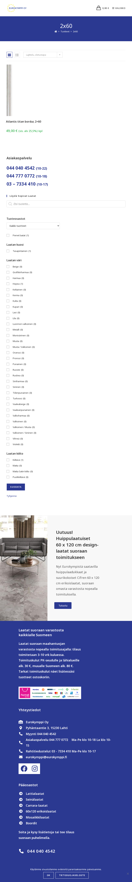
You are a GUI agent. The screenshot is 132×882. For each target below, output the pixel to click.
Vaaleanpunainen (23, 409)
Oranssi (18, 352)
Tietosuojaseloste (72, 875)
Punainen (19, 364)
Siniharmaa (20, 381)
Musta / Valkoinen (24, 346)
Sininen (18, 386)
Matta (17, 465)
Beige (17, 266)
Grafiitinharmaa (22, 272)
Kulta (17, 300)
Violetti (18, 444)
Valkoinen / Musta (24, 427)
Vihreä (18, 438)
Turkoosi (19, 398)
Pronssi (18, 358)
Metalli (18, 329)
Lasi (16, 312)
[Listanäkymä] (17, 55)
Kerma (18, 295)
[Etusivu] (55, 31)
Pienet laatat (21, 235)
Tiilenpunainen (22, 392)
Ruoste (18, 369)
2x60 (75, 31)
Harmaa (18, 278)
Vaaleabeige (21, 404)
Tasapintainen (22, 251)
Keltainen (19, 289)
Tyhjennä (11, 495)
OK (48, 875)
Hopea (18, 283)
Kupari (18, 306)
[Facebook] (24, 768)
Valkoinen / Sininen (24, 432)
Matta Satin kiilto (23, 471)
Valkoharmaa (21, 415)
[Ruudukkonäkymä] (9, 55)
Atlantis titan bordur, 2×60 (23, 121)
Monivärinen (21, 335)
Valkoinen (19, 421)
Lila (16, 318)
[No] (127, 873)
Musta (18, 341)
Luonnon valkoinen (24, 323)
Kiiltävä (18, 459)
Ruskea (18, 375)
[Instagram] (34, 768)
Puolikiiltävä (20, 477)
